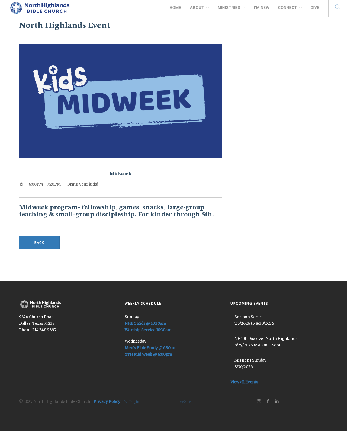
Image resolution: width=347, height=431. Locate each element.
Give (315, 7)
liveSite (184, 401)
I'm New (261, 7)
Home (175, 7)
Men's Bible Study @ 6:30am (150, 347)
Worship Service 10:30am (148, 329)
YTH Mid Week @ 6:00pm (148, 354)
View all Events (244, 381)
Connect (287, 7)
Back (39, 242)
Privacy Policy (107, 401)
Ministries (229, 7)
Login (133, 402)
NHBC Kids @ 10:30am (145, 323)
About (197, 7)
